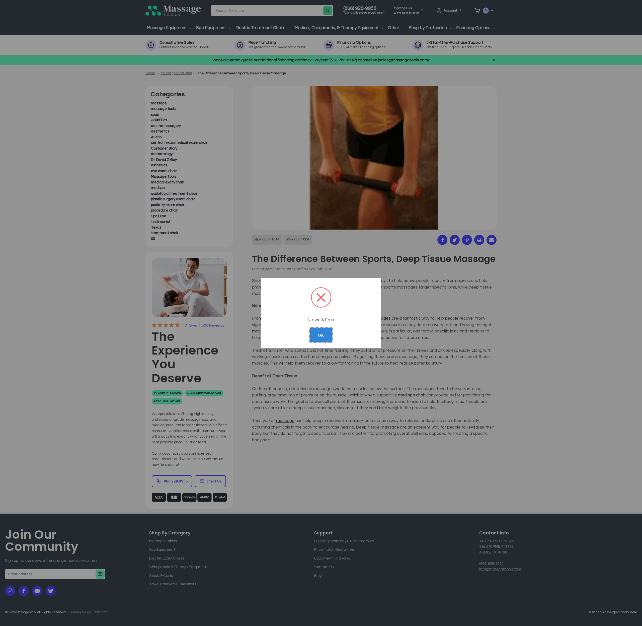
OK (321, 335)
